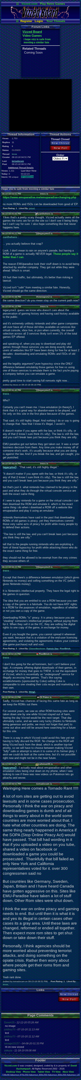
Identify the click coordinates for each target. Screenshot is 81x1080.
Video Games (32, 35)
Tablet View (44, 1072)
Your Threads (55, 21)
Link (77, 194)
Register (26, 21)
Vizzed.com (29, 3)
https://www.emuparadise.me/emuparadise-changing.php (39, 197)
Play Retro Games (52, 3)
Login (39, 21)
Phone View (29, 1072)
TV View (56, 1072)
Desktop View (13, 1072)
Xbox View (68, 1072)
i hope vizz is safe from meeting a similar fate (37, 41)
